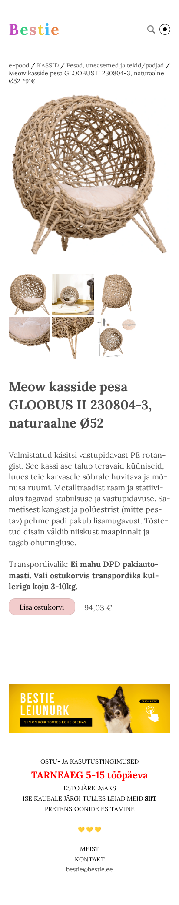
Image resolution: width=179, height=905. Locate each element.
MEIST (89, 849)
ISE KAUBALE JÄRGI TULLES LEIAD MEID (84, 798)
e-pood (19, 65)
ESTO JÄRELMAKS (89, 788)
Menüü (164, 29)
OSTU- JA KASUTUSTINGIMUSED (89, 761)
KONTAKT (90, 859)
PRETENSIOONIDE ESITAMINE (90, 809)
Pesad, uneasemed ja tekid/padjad (115, 65)
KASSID (48, 65)
